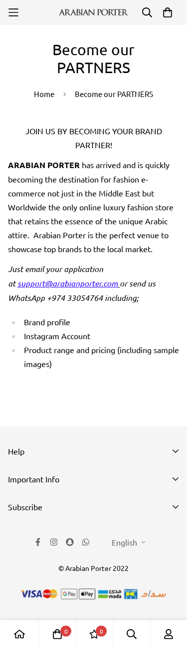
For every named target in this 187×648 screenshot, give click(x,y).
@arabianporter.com (81, 283)
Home (44, 93)
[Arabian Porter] (94, 12)
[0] (57, 634)
